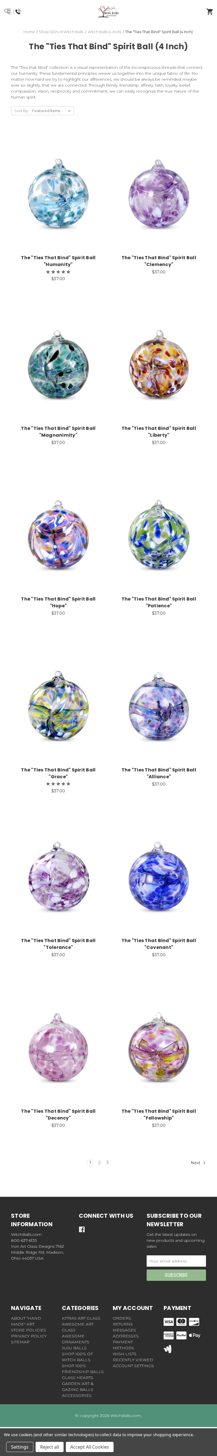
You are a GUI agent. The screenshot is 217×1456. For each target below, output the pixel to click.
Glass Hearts (77, 1377)
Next (196, 1162)
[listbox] (52, 110)
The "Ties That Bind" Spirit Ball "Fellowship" (158, 1114)
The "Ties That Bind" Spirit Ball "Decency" (58, 1114)
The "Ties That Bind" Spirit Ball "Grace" (58, 773)
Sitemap (20, 1342)
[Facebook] (82, 1229)
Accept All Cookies (89, 1447)
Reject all (49, 1447)
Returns (123, 1324)
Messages (124, 1330)
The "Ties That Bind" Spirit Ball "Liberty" (158, 431)
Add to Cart (61, 202)
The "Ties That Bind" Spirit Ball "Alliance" (158, 773)
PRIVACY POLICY (29, 1336)
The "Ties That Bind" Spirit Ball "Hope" (58, 602)
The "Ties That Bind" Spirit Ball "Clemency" (158, 261)
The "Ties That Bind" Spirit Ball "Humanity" (58, 261)
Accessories (77, 1395)
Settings (20, 1447)
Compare (65, 187)
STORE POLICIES (28, 1330)
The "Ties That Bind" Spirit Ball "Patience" (158, 602)
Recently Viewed (133, 1359)
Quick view (51, 187)
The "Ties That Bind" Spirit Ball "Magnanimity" (58, 431)
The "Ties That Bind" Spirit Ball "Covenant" (158, 944)
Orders (122, 1318)
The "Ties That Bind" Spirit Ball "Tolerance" (58, 944)
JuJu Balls (74, 1347)
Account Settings (133, 1365)
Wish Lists (124, 1353)
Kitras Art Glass (81, 1318)
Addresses (126, 1336)
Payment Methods (123, 1344)
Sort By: (21, 110)
